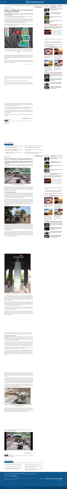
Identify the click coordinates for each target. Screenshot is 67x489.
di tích (10, 120)
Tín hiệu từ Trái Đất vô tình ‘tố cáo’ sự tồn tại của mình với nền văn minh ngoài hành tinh (56, 75)
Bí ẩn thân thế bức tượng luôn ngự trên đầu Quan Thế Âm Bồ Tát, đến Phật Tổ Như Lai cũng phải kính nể (33, 147)
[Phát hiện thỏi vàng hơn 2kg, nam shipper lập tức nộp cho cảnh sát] (47, 10)
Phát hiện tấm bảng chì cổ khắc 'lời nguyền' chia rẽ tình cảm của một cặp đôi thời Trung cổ (13, 147)
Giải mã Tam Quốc (53, 25)
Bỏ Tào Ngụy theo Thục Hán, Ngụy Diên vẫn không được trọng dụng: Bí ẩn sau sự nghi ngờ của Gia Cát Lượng (53, 42)
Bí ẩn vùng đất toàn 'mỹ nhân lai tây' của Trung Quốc (13, 466)
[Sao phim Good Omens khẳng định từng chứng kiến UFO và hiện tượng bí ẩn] (47, 83)
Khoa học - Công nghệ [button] (20, 5)
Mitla (16, 120)
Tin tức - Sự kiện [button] (10, 5)
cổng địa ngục (24, 120)
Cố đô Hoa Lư (18, 455)
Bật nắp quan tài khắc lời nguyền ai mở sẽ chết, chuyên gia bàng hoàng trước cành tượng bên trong (14, 150)
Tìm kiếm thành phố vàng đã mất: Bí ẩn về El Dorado (13, 464)
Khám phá (8, 7)
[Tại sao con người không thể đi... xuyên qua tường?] (47, 22)
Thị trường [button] (59, 5)
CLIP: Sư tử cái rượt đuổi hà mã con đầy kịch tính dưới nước (14, 17)
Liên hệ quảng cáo (58, 480)
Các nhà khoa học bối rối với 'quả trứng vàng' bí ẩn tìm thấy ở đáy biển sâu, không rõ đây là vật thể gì (13, 468)
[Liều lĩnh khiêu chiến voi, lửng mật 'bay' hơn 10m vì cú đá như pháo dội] (47, 14)
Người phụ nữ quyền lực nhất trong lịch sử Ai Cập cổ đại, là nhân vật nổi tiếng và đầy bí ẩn (33, 466)
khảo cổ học (29, 120)
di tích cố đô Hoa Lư (12, 455)
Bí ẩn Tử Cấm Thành (53, 47)
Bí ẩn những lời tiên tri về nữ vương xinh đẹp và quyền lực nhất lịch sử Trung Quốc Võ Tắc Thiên (33, 469)
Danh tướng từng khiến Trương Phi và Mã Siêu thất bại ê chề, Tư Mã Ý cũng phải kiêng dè (53, 45)
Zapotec (13, 120)
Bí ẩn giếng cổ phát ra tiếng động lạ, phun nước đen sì (33, 464)
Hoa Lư (9, 456)
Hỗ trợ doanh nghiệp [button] (44, 5)
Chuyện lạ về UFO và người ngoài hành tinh (53, 73)
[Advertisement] (18, 93)
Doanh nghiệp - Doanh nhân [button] (32, 5)
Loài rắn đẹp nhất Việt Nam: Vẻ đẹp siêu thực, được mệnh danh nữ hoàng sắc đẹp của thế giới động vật (34, 153)
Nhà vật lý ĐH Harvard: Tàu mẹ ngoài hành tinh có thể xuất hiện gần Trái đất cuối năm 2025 (55, 79)
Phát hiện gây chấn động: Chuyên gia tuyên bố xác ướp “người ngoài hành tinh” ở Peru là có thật (55, 87)
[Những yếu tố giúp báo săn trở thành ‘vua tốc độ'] (47, 18)
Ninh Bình (12, 456)
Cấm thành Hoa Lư (24, 455)
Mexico (19, 120)
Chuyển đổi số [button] (52, 5)
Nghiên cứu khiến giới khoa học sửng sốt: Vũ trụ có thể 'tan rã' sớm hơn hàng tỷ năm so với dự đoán (53, 27)
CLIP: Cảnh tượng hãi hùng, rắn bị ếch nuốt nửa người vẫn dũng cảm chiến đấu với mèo (18, 16)
